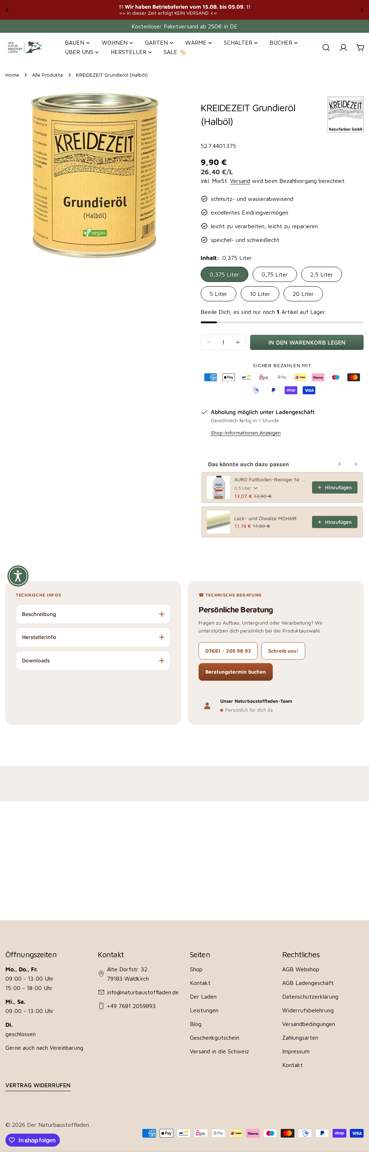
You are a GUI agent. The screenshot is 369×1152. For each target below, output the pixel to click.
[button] (18, 576)
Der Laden (203, 996)
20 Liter (303, 294)
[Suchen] (326, 47)
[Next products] (356, 464)
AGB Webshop (300, 969)
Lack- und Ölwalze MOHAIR (265, 518)
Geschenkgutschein (214, 1037)
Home (12, 75)
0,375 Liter (224, 274)
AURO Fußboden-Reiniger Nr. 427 (271, 479)
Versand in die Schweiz (219, 1051)
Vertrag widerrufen (38, 1085)
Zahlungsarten (300, 1037)
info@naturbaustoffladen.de (143, 992)
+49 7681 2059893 (131, 1006)
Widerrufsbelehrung (308, 1010)
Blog (195, 1024)
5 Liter (218, 294)
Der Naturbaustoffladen (58, 1124)
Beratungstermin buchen (235, 672)
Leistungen (204, 1010)
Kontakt (200, 983)
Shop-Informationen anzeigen (246, 432)
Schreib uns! (283, 651)
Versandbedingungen (308, 1024)
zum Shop (261, 9)
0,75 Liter (275, 274)
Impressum (296, 1051)
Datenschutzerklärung (310, 996)
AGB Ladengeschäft (308, 983)
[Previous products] (340, 464)
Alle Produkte (47, 75)
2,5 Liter (321, 274)
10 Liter (260, 294)
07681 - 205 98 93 (228, 651)
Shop (196, 969)
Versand (240, 180)
